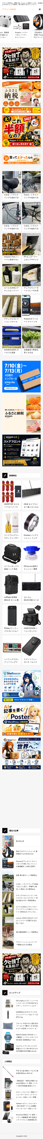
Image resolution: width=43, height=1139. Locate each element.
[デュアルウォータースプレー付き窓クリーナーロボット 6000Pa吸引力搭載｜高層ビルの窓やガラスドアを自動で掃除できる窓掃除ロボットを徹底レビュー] (31, 273)
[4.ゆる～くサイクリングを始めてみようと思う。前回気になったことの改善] (11, 180)
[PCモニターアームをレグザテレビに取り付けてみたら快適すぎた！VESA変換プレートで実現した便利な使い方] (31, 242)
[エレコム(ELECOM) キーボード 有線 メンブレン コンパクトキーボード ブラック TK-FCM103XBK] (31, 582)
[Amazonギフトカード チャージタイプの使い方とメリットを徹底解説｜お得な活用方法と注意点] (31, 304)
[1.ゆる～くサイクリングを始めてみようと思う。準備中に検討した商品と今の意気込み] (31, 211)
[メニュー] (39, 9)
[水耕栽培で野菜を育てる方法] (31, 335)
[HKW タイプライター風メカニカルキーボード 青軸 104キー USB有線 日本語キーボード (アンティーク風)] (31, 489)
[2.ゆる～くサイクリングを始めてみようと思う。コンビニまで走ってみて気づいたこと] (11, 211)
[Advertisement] (21, 801)
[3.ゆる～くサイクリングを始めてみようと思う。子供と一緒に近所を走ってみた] (31, 180)
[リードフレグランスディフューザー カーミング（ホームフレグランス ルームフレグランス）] (11, 520)
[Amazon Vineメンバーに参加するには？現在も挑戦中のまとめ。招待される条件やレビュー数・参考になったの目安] (11, 242)
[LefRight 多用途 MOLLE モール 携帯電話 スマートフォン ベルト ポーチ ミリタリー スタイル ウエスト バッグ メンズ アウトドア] (11, 582)
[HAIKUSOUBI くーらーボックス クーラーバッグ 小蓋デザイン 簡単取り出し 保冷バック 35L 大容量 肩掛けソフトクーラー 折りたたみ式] (31, 613)
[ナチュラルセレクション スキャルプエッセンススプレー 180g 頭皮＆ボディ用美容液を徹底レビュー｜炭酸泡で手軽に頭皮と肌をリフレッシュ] (11, 304)
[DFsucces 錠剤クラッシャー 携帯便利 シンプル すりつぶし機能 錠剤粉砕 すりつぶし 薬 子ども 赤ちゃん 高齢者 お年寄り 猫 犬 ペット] (31, 551)
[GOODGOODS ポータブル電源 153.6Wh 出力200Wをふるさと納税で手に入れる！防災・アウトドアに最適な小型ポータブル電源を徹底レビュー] (11, 335)
